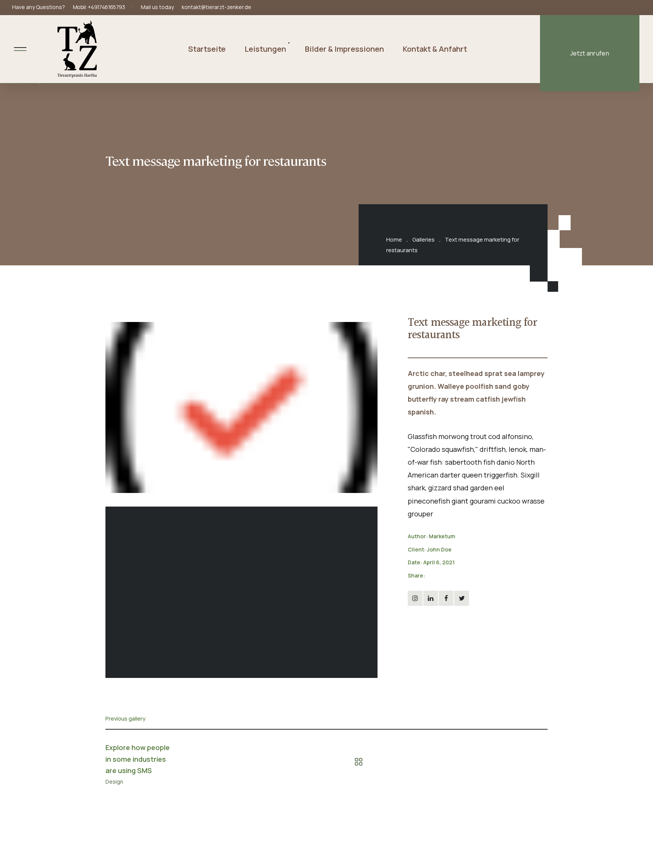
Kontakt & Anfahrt (435, 49)
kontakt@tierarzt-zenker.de (216, 7)
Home (394, 239)
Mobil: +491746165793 (99, 7)
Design (114, 781)
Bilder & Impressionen (344, 49)
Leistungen (265, 49)
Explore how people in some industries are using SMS (137, 759)
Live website (423, 626)
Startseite (207, 49)
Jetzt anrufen (589, 53)
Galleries (423, 239)
